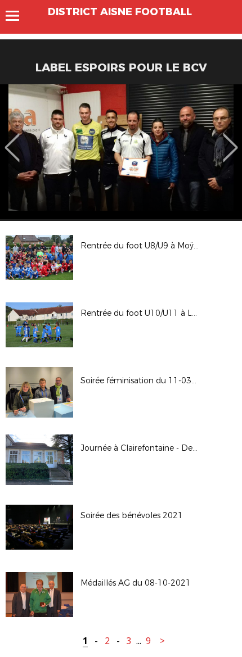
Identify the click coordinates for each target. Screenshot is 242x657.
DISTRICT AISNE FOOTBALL (120, 12)
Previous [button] (12, 139)
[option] (121, 151)
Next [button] (230, 139)
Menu (18, 15)
